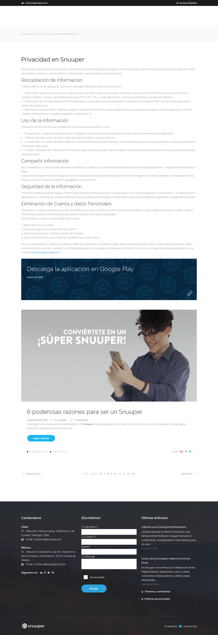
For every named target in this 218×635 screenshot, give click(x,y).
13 (128, 473)
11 (120, 473)
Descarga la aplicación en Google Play (80, 268)
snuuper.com (29, 34)
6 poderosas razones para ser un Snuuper (84, 411)
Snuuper (62, 420)
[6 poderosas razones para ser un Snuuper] (109, 355)
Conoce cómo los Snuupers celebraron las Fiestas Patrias (166, 560)
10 (115, 473)
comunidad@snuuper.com (45, 252)
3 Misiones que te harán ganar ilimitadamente (163, 526)
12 (124, 473)
